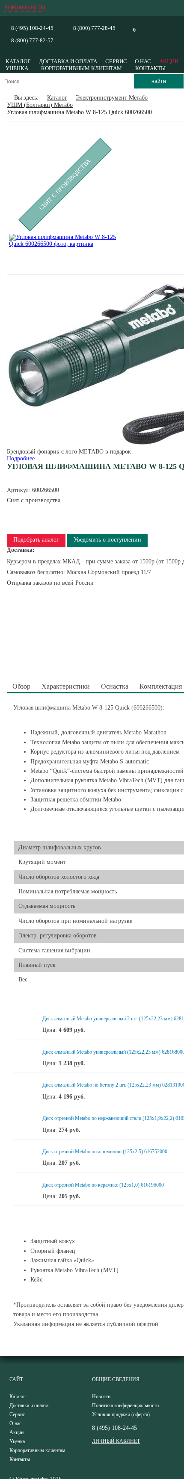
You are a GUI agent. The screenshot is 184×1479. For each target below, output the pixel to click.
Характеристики (66, 686)
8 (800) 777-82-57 (32, 40)
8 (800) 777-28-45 (94, 28)
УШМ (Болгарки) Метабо (40, 105)
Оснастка (114, 686)
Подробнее (21, 458)
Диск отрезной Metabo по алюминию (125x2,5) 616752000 (104, 1152)
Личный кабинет (116, 1441)
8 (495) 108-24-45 (32, 28)
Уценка (17, 68)
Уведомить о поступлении (107, 539)
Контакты (150, 68)
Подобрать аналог (36, 539)
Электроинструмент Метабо (112, 97)
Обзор (21, 686)
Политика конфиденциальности (125, 1405)
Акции (168, 61)
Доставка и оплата (68, 61)
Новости (101, 1396)
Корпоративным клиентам (81, 68)
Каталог (18, 61)
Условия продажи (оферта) (121, 1414)
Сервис (116, 61)
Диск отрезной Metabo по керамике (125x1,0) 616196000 (103, 1185)
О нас (143, 61)
